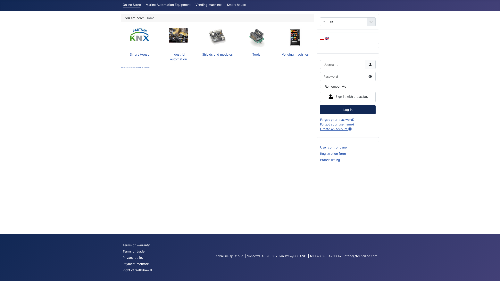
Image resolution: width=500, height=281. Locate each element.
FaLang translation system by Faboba (135, 67)
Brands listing (330, 160)
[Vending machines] (295, 37)
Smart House (139, 54)
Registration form (333, 154)
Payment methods (136, 264)
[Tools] (256, 37)
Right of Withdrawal (137, 270)
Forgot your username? (337, 124)
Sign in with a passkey (352, 97)
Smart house (236, 5)
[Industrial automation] (178, 35)
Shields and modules (217, 54)
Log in (348, 110)
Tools (256, 54)
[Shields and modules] (217, 36)
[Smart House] (139, 34)
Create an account (334, 129)
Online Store (132, 5)
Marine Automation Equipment (168, 5)
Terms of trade (134, 251)
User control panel (333, 147)
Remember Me (335, 86)
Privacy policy (133, 258)
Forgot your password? (337, 120)
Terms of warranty (136, 245)
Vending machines (209, 5)
